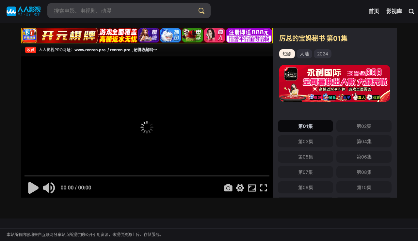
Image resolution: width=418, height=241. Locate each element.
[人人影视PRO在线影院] (24, 11)
